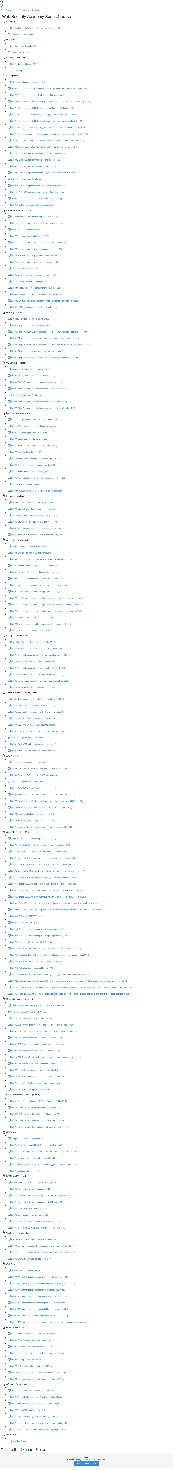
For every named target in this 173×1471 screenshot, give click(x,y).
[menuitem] (1, 6)
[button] (1, 2)
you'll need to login (97, 1459)
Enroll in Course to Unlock (86, 1463)
